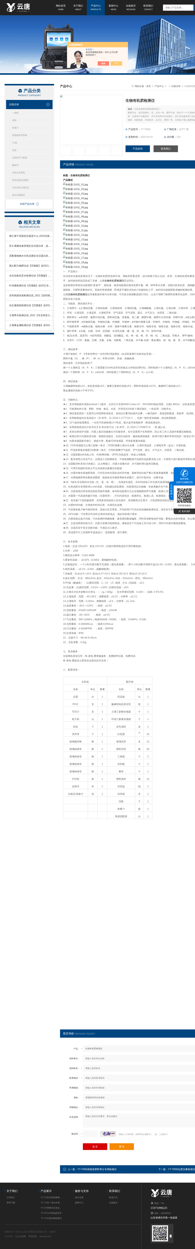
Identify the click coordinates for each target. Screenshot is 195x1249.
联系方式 (113, 1197)
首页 (148, 86)
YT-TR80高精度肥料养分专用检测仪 (97, 1169)
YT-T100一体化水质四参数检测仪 (52, 1202)
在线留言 (131, 7)
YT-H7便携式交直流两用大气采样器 (52, 1208)
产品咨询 (138, 148)
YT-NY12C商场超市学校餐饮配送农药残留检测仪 (52, 1213)
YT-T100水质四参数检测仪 (52, 1197)
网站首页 (61, 7)
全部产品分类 (27, 204)
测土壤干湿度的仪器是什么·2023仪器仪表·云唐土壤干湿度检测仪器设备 (31, 236)
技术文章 (79, 1197)
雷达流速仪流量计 (20, 180)
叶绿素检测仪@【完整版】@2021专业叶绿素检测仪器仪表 (31, 285)
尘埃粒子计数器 (19, 157)
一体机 (15, 113)
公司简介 (11, 1197)
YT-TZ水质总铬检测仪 (51, 1218)
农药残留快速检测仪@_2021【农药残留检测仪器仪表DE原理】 (31, 295)
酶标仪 (15, 165)
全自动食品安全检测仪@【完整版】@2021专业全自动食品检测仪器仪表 (31, 275)
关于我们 (78, 7)
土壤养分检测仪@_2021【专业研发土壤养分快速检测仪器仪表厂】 (31, 315)
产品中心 (96, 7)
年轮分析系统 (18, 172)
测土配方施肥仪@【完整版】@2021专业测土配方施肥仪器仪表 (31, 265)
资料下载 (11, 1202)
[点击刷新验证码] (108, 1133)
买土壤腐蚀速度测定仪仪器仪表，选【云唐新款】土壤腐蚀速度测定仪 (31, 246)
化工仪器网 (20, 1236)
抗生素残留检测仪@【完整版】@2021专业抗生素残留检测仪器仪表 (31, 305)
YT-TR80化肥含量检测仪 (181, 1169)
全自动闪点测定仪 (20, 187)
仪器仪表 (14, 104)
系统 (14, 120)
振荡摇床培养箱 (19, 135)
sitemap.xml (45, 1236)
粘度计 (15, 127)
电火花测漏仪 (18, 195)
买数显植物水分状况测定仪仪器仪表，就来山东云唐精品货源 (31, 255)
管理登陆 (32, 1236)
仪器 (14, 150)
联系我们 (148, 7)
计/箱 (14, 142)
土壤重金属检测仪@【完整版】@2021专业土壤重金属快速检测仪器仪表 (31, 325)
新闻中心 (113, 7)
